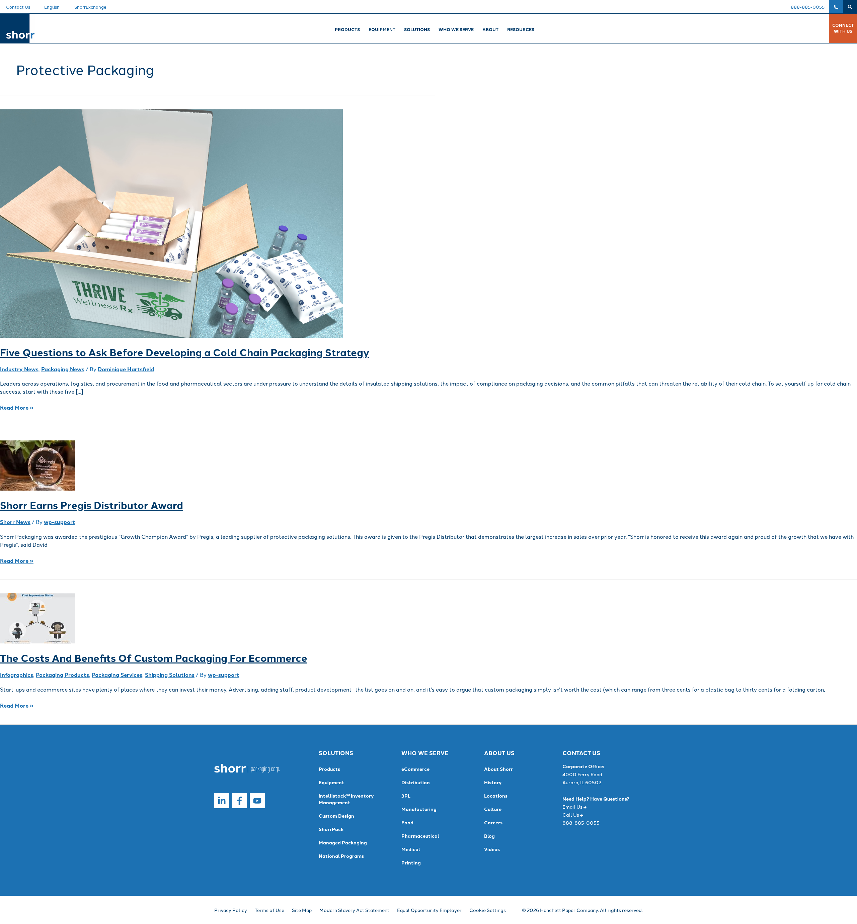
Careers (493, 822)
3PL (405, 795)
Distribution (415, 782)
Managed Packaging (343, 842)
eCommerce (415, 768)
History (492, 782)
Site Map (302, 910)
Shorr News (15, 522)
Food (407, 822)
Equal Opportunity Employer (429, 910)
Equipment (331, 782)
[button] (850, 6)
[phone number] (836, 6)
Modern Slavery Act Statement (354, 910)
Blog (489, 835)
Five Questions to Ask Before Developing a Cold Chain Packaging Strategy (184, 351)
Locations (496, 795)
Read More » (16, 407)
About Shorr (498, 768)
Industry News (19, 369)
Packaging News (62, 369)
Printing (411, 862)
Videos (492, 849)
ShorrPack (331, 829)
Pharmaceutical (420, 835)
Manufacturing (419, 809)
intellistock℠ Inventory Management (346, 799)
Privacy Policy (230, 910)
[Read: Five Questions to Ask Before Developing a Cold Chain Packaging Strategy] (171, 223)
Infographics (16, 675)
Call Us (571, 814)
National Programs (341, 855)
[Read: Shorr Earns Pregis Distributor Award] (37, 465)
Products (329, 768)
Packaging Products (62, 675)
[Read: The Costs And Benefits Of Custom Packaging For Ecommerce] (37, 617)
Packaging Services (117, 675)
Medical (410, 849)
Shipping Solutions (169, 675)
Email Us (572, 806)
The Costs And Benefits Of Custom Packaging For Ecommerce (153, 657)
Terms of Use (269, 910)
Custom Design (336, 815)
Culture (492, 809)
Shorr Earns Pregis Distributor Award (91, 504)
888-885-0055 (808, 7)
